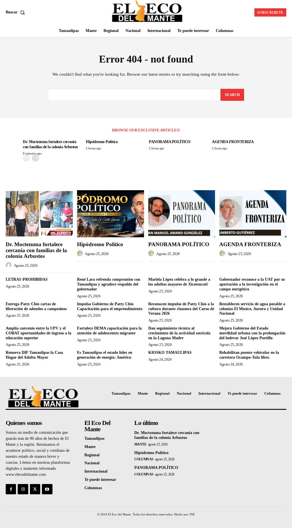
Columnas (143, 459)
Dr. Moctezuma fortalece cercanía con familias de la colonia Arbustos (36, 250)
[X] (35, 489)
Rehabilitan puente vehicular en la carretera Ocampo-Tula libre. (249, 355)
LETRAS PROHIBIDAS (27, 279)
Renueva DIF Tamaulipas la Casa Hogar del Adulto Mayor (34, 355)
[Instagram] (23, 489)
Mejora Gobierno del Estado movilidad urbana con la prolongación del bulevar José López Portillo (252, 333)
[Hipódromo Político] (110, 213)
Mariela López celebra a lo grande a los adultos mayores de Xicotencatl (179, 281)
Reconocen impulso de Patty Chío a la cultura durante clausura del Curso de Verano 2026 (181, 309)
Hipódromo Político (101, 142)
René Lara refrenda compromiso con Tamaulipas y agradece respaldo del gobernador (108, 284)
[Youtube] (47, 489)
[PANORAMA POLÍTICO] (181, 213)
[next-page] (35, 158)
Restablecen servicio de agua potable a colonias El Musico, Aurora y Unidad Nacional (252, 309)
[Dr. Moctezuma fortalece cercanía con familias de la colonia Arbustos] (39, 213)
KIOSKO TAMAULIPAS (170, 352)
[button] (16, 12)
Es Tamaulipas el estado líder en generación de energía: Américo (104, 355)
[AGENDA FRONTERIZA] (252, 213)
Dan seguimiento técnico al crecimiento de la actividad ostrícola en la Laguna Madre (179, 333)
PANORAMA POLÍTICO (169, 142)
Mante (140, 444)
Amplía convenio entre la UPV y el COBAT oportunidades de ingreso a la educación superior (38, 333)
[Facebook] (11, 489)
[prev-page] (26, 158)
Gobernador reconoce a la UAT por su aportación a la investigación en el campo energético (252, 284)
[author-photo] (9, 265)
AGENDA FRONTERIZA (233, 142)
